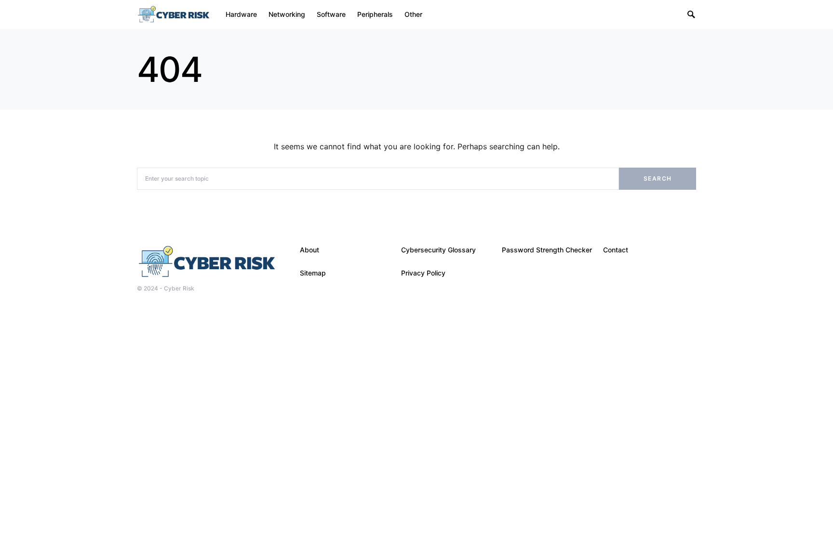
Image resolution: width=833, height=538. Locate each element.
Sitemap (313, 273)
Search (658, 178)
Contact (615, 250)
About (309, 250)
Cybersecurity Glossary (438, 250)
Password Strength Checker (547, 250)
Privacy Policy (423, 273)
